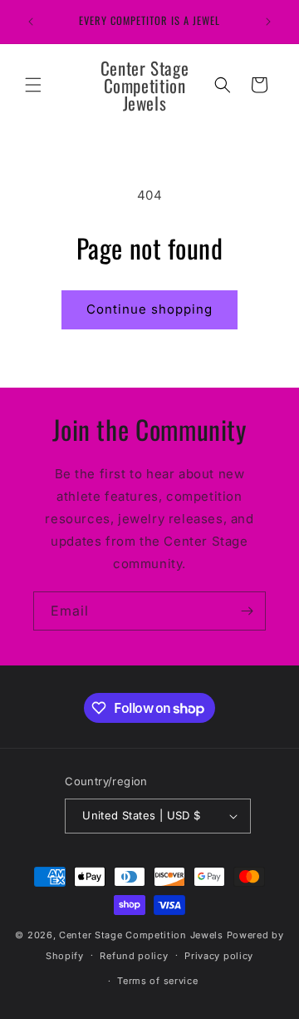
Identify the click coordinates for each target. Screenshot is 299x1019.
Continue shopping (149, 309)
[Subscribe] (246, 611)
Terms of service (157, 981)
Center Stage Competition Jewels (141, 935)
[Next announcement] (268, 21)
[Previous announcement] (30, 21)
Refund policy (134, 956)
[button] (33, 85)
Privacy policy (218, 956)
